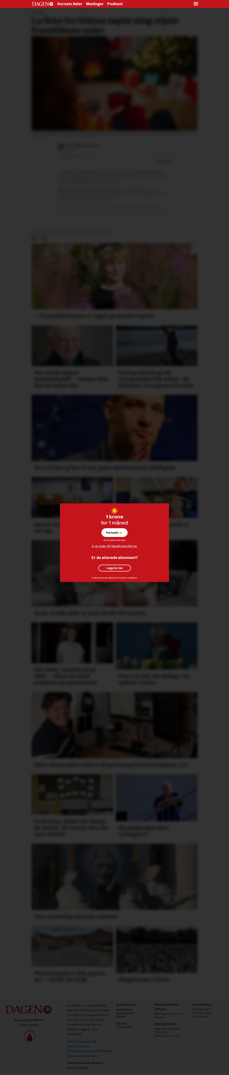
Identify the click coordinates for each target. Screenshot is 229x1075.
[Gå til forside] (42, 4)
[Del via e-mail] (168, 161)
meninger (39, 231)
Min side (121, 1023)
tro (94, 231)
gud (52, 231)
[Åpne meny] (196, 4)
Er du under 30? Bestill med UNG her (114, 546)
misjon (83, 231)
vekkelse (106, 231)
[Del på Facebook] (158, 161)
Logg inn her (114, 568)
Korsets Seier (69, 4)
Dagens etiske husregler (82, 1055)
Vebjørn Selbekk (29, 1024)
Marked (121, 1016)
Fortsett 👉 (114, 532)
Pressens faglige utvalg (82, 1041)
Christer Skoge (77, 1067)
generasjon (67, 231)
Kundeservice (125, 1012)
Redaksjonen (124, 1009)
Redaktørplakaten (78, 1046)
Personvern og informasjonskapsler (89, 1051)
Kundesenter (124, 1026)
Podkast (115, 4)
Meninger (95, 4)
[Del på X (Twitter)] (163, 161)
